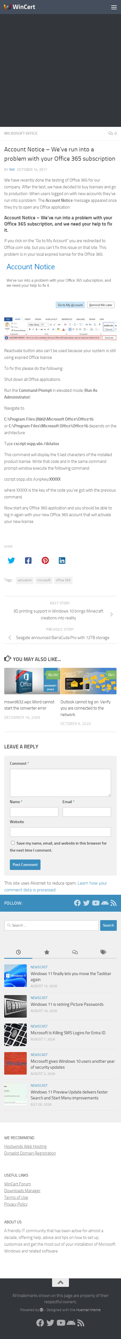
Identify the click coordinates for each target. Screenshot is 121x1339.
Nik (12, 169)
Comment (19, 763)
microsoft (44, 580)
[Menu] (114, 7)
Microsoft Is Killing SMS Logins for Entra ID (68, 1032)
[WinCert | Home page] (25, 7)
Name (16, 801)
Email (68, 801)
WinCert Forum (17, 1183)
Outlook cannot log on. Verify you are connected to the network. (85, 708)
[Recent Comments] (74, 953)
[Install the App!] (104, 903)
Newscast (39, 967)
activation (25, 580)
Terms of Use (16, 1197)
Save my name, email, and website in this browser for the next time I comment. (58, 847)
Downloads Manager (22, 1190)
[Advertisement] (60, 63)
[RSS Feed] (113, 903)
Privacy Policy (16, 1204)
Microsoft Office (21, 133)
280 (55, 675)
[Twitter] (86, 903)
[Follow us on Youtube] (95, 903)
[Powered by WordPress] (41, 1310)
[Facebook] (77, 903)
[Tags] (103, 953)
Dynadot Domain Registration (30, 1153)
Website (17, 821)
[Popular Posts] (46, 953)
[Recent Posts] (18, 953)
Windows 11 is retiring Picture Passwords (67, 1004)
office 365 (63, 580)
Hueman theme (88, 1310)
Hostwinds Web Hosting (25, 1146)
